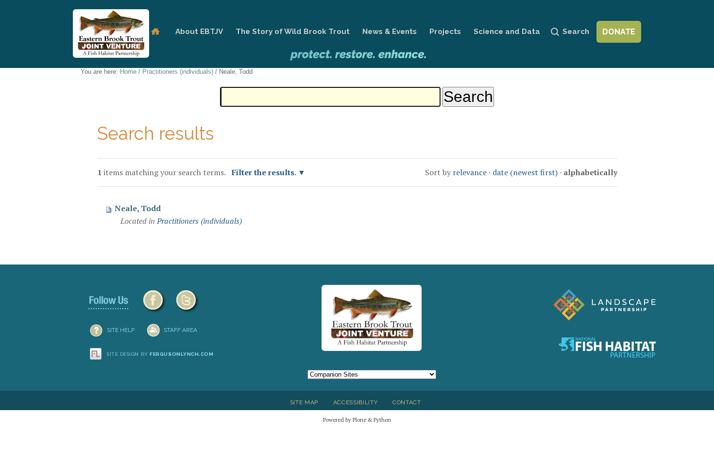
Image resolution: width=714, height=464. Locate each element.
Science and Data (507, 31)
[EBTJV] (111, 33)
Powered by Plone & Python (357, 419)
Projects (445, 31)
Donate (618, 31)
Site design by (160, 354)
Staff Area (180, 330)
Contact (406, 402)
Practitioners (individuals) (177, 71)
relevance (470, 172)
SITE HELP (121, 330)
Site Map (304, 402)
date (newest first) (525, 172)
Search (575, 31)
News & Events (389, 31)
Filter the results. (265, 172)
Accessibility (355, 402)
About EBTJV (199, 31)
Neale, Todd (138, 208)
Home (155, 32)
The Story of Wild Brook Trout (293, 31)
